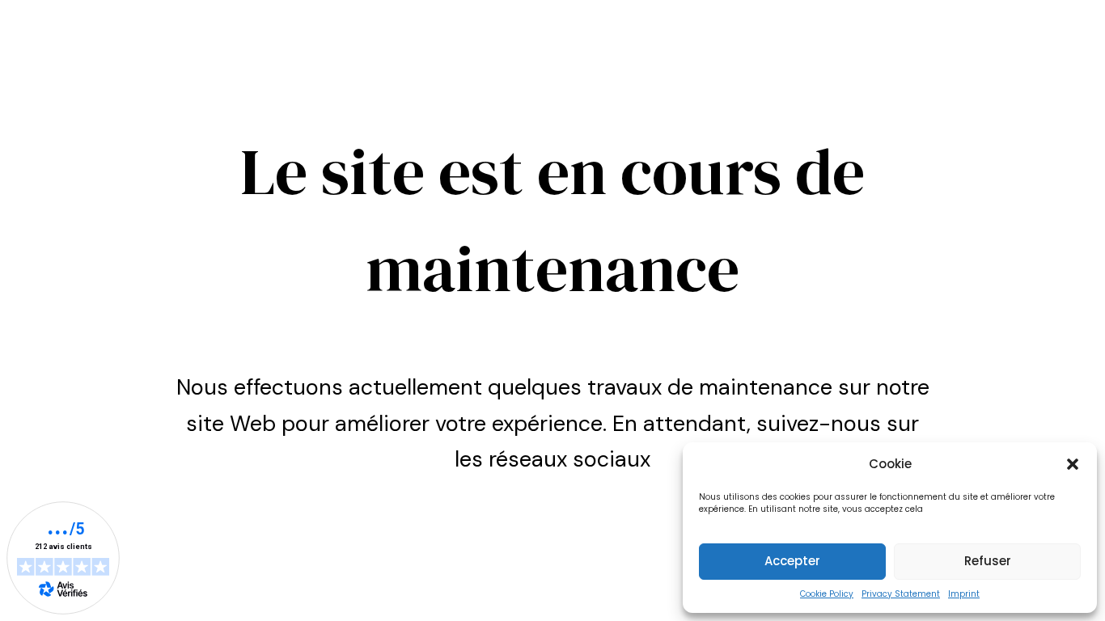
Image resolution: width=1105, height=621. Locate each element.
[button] (1073, 464)
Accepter (792, 560)
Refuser (987, 560)
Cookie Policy (826, 594)
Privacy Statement (901, 594)
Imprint (964, 594)
